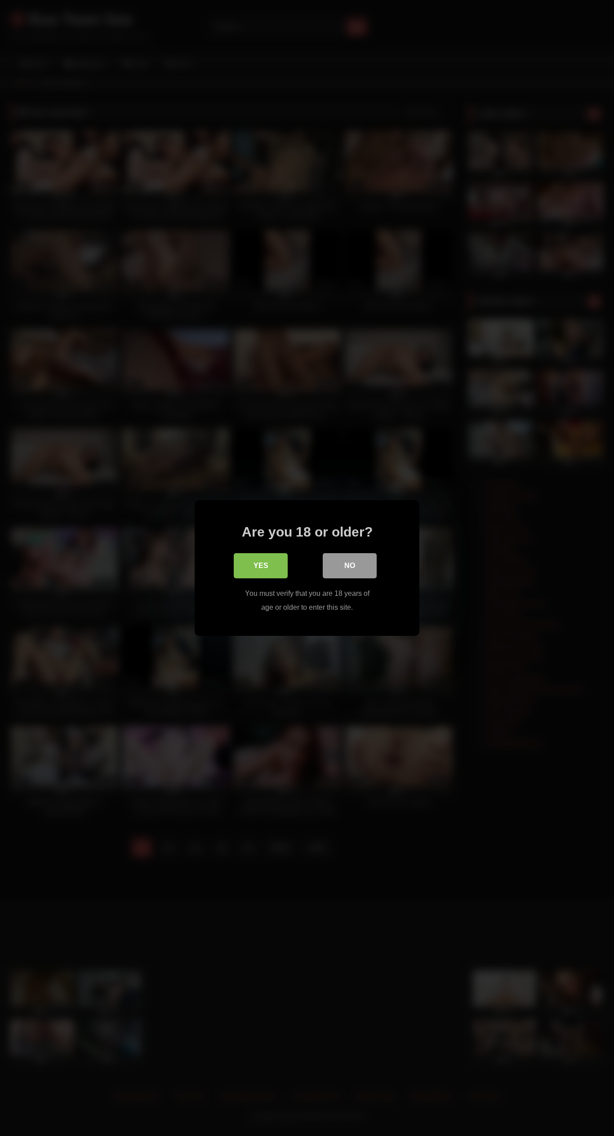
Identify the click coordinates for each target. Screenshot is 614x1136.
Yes (261, 565)
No (349, 565)
